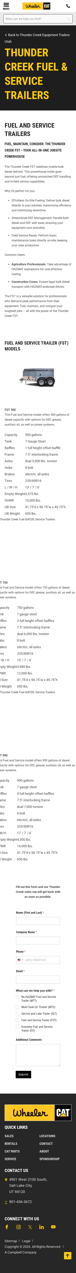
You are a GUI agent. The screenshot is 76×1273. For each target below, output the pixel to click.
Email (20, 971)
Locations (47, 1136)
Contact (46, 1144)
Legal (26, 1241)
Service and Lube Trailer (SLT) (39, 1013)
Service (10, 1159)
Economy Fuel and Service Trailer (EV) (37, 1028)
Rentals (11, 1144)
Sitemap (11, 1241)
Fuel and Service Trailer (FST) (38, 1020)
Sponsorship (49, 1159)
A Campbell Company (21, 1252)
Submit (23, 1074)
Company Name (26, 932)
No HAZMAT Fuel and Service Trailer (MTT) (38, 998)
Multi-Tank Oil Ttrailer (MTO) (38, 1007)
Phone (21, 951)
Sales (9, 1136)
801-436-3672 (20, 1202)
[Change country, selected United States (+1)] (20, 960)
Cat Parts (12, 1151)
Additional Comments (29, 1039)
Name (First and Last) (30, 912)
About (44, 1151)
